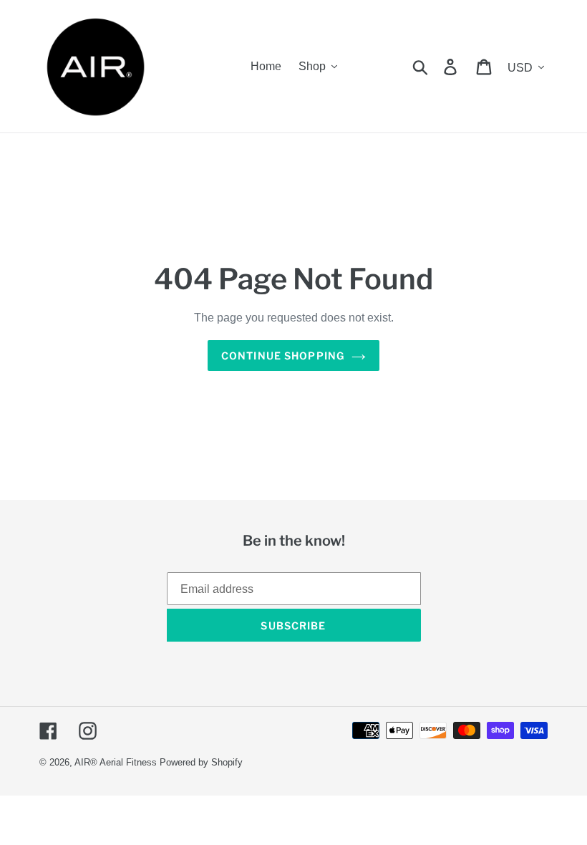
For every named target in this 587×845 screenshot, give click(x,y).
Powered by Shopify (201, 762)
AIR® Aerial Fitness (115, 762)
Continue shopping (282, 355)
